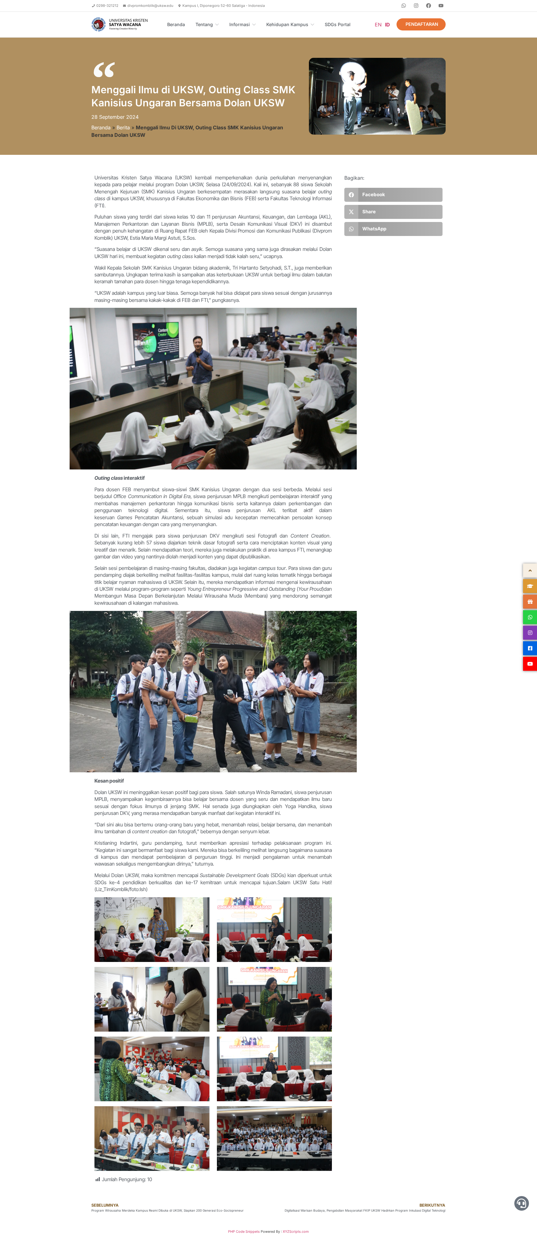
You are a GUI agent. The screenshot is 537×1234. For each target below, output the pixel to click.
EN (378, 24)
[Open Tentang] (217, 24)
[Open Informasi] (254, 24)
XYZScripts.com (296, 1231)
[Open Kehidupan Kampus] (312, 24)
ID (387, 24)
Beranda (101, 127)
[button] (393, 195)
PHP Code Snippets (244, 1231)
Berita (123, 127)
